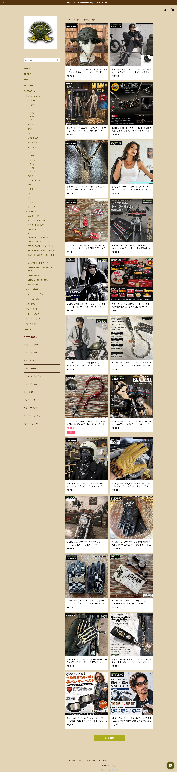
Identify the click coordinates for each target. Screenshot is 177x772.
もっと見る (109, 738)
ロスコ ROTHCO (36, 225)
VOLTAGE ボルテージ (38, 263)
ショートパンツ (36, 180)
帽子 (30, 133)
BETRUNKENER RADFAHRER (41, 250)
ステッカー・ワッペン (34, 319)
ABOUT (27, 74)
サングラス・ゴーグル (34, 294)
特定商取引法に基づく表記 (96, 761)
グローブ (31, 207)
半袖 (32, 117)
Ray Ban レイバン (35, 284)
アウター (31, 100)
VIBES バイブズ (34, 275)
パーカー (33, 120)
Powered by (106, 770)
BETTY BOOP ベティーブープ (40, 246)
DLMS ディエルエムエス (38, 280)
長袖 (32, 113)
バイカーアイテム (33, 147)
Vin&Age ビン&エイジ (38, 237)
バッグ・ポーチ (31, 309)
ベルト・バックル (32, 299)
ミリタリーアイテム (81, 20)
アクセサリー (35, 189)
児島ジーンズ (33, 216)
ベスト (32, 109)
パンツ (30, 125)
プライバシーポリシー (75, 761)
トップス (31, 105)
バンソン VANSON (36, 220)
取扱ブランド (31, 212)
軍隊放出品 (32, 142)
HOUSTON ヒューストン (39, 242)
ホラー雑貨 (30, 304)
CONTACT (29, 329)
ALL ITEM (28, 85)
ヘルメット (32, 198)
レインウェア (33, 138)
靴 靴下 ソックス (33, 324)
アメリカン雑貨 (32, 289)
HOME (68, 20)
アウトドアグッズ (32, 314)
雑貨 (30, 129)
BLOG (26, 80)
